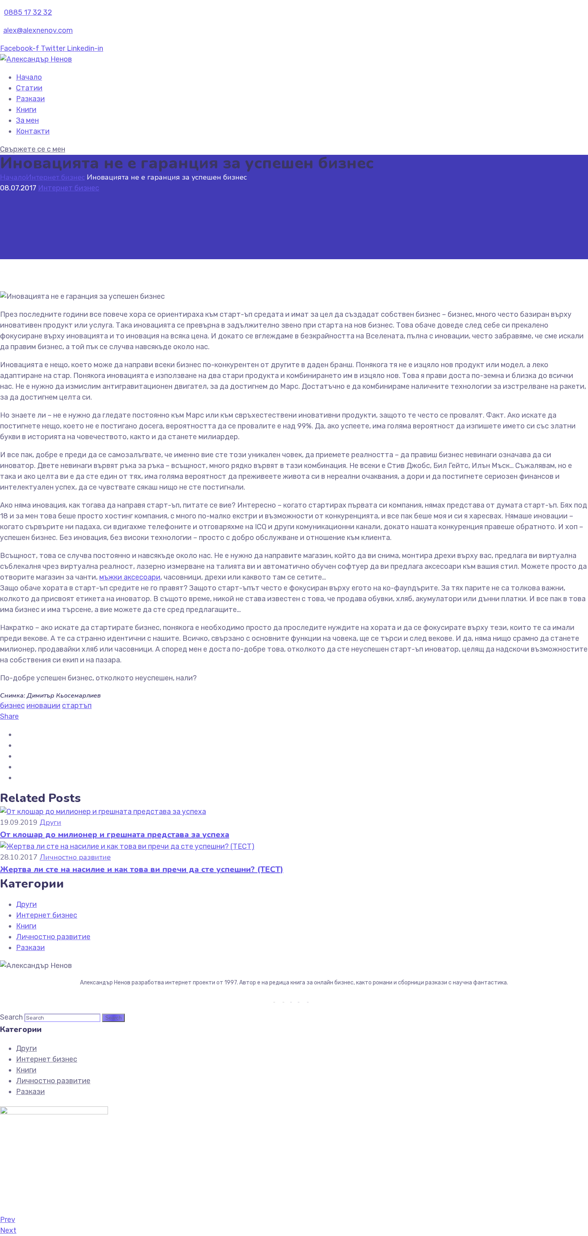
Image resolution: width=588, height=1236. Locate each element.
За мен (27, 120)
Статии (29, 88)
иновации (43, 705)
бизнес (12, 705)
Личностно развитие (75, 857)
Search (11, 1017)
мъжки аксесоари (129, 577)
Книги (26, 109)
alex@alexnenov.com (38, 30)
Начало (29, 77)
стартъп (77, 705)
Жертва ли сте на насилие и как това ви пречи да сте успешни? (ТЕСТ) (141, 869)
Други (50, 822)
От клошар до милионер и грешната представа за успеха (114, 834)
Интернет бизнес (55, 177)
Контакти (33, 131)
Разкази (30, 98)
